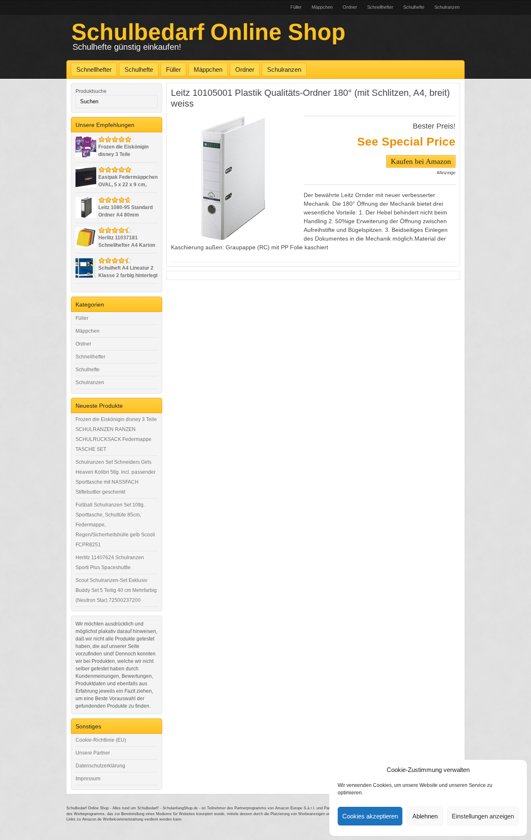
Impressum (88, 779)
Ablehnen (425, 816)
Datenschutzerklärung (100, 766)
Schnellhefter (380, 7)
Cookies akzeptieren (370, 816)
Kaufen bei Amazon (421, 161)
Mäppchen (322, 7)
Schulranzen (447, 7)
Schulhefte (413, 7)
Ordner (350, 7)
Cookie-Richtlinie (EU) (101, 740)
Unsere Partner (93, 753)
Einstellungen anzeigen (483, 816)
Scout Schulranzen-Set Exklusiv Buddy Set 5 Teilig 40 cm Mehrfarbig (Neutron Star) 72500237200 (116, 590)
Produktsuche (91, 91)
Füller (296, 7)
